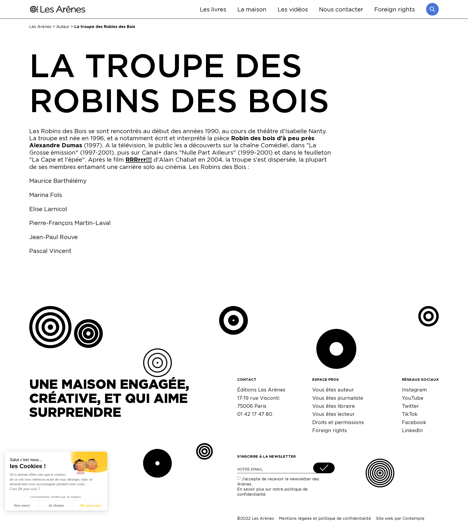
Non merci (22, 505)
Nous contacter (341, 9)
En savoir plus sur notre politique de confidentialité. (272, 492)
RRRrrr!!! (139, 159)
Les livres (213, 9)
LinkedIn (412, 430)
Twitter (410, 406)
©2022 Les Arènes (255, 518)
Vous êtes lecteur (333, 414)
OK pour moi (90, 505)
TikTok (410, 414)
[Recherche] (432, 9)
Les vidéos (293, 9)
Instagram (414, 390)
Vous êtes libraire (333, 406)
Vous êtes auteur (333, 390)
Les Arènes (40, 26)
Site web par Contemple (400, 518)
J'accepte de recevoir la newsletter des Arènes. (278, 486)
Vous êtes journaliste (337, 398)
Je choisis (56, 505)
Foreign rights (394, 9)
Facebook (414, 422)
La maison (251, 9)
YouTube (412, 398)
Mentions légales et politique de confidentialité (325, 518)
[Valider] (324, 468)
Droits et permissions (338, 422)
